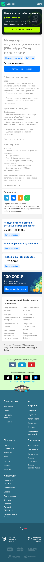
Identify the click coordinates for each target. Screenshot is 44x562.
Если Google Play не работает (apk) (22, 382)
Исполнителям (34, 419)
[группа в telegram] (22, 364)
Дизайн (7, 491)
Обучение (32, 414)
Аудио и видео (10, 496)
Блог (6, 456)
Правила (31, 427)
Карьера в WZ (33, 449)
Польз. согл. (33, 454)
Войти (40, 3)
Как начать (8, 406)
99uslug (7, 469)
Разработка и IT (10, 487)
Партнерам (32, 423)
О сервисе (32, 410)
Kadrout (7, 465)
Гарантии (8, 421)
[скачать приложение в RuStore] (36, 377)
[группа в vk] (12, 364)
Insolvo (7, 461)
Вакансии (11, 3)
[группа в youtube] (31, 364)
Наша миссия (33, 445)
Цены (6, 410)
